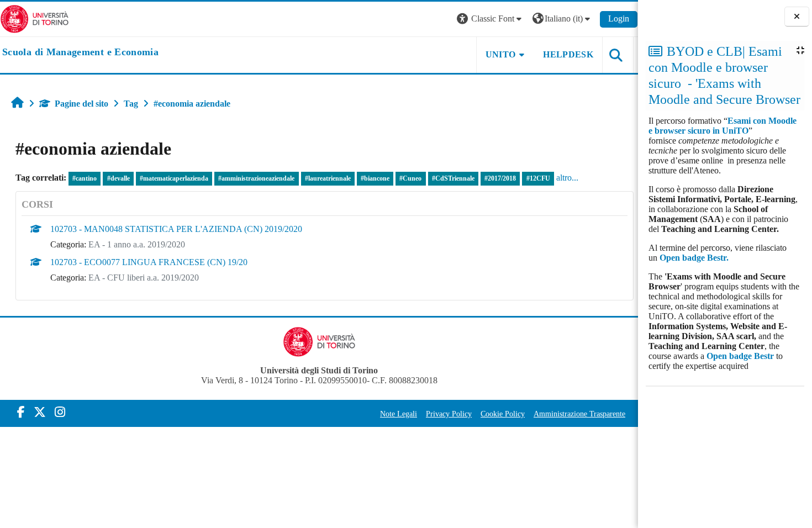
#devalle (118, 178)
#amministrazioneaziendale (256, 178)
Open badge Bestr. (694, 257)
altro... (567, 177)
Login (618, 18)
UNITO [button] (501, 54)
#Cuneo (410, 178)
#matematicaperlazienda (174, 178)
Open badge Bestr (740, 356)
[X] (39, 412)
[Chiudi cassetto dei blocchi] (796, 17)
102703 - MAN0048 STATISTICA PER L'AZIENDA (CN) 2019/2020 (176, 229)
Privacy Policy (449, 413)
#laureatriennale (328, 178)
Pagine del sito (81, 103)
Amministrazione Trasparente (579, 413)
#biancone (375, 178)
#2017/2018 (500, 178)
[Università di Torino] (34, 18)
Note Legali (398, 413)
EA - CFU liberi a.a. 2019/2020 (143, 277)
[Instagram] (60, 412)
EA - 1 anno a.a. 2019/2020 (136, 244)
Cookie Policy (503, 413)
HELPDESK (568, 54)
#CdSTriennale (453, 178)
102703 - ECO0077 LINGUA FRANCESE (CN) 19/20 (148, 262)
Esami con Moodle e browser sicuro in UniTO (722, 125)
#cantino (84, 178)
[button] (490, 19)
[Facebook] (21, 412)
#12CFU (538, 178)
